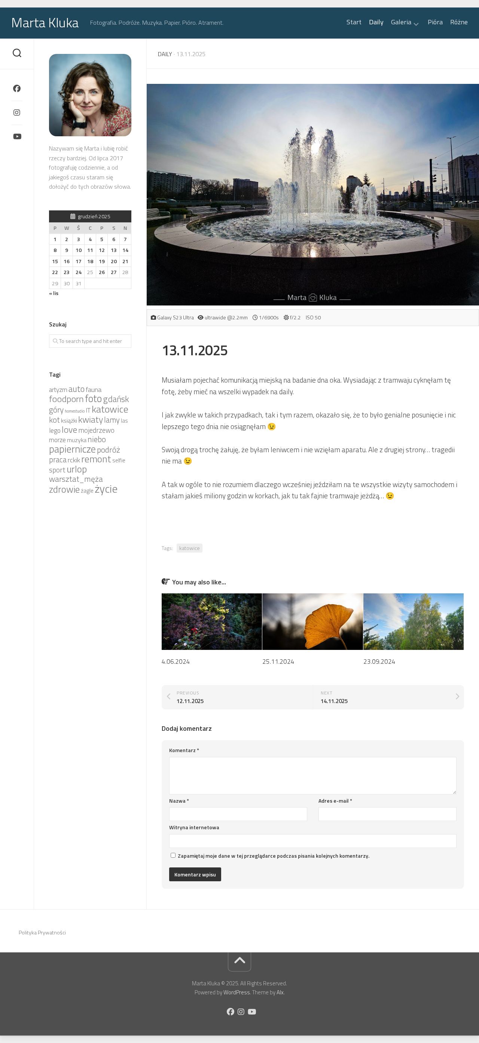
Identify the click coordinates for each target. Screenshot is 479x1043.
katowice (189, 548)
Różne (459, 22)
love (69, 429)
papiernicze (72, 448)
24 (79, 272)
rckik (74, 460)
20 (114, 261)
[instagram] (16, 112)
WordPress (236, 992)
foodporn (66, 398)
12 (102, 250)
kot (54, 420)
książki (69, 420)
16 (67, 261)
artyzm (58, 390)
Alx (280, 992)
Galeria (401, 22)
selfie (118, 460)
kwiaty (90, 419)
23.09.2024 (379, 661)
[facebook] (16, 88)
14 (125, 250)
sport (57, 469)
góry (56, 410)
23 (67, 272)
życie (106, 488)
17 (79, 261)
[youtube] (16, 136)
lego (55, 430)
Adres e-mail (335, 801)
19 (102, 261)
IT (88, 410)
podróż (108, 449)
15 (55, 261)
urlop (77, 469)
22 (55, 272)
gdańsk (116, 398)
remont (96, 458)
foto (93, 398)
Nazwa (179, 801)
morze (57, 440)
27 (114, 272)
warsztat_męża (76, 479)
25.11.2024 (278, 661)
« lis (53, 293)
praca (58, 459)
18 (90, 261)
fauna (93, 389)
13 (114, 250)
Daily (376, 22)
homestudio (75, 411)
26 (102, 272)
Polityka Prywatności (42, 932)
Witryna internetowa (194, 827)
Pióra (435, 22)
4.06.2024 (176, 661)
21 (125, 261)
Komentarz (184, 750)
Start (354, 22)
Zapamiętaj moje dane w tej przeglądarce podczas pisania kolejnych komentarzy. (273, 856)
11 (90, 250)
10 (79, 250)
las (124, 420)
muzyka (76, 439)
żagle (87, 490)
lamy (112, 420)
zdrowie (64, 489)
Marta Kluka (45, 22)
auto (76, 388)
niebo (97, 439)
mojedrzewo (96, 430)
